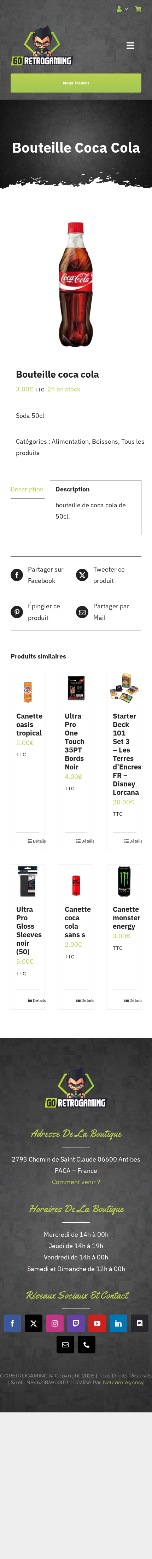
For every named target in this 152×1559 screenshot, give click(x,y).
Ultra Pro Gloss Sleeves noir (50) (29, 930)
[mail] (65, 1344)
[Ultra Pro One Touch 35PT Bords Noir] (76, 688)
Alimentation (70, 441)
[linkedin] (118, 1323)
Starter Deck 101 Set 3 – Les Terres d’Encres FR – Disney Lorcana (127, 754)
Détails (36, 841)
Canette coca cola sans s (78, 921)
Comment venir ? (76, 1182)
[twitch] (76, 1323)
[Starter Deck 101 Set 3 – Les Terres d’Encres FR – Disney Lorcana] (124, 688)
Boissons (105, 441)
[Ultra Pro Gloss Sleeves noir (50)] (28, 881)
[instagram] (55, 1323)
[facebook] (12, 1323)
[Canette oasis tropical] (28, 687)
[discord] (139, 1323)
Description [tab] (27, 489)
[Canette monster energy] (124, 881)
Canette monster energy (126, 917)
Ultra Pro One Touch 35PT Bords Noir (74, 741)
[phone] (86, 1344)
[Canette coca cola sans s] (76, 881)
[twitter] (33, 1323)
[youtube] (97, 1323)
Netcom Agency (123, 1382)
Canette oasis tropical (29, 724)
